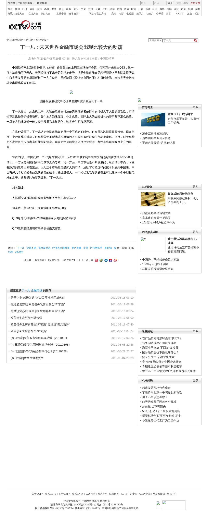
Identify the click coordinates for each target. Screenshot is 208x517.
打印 (27, 260)
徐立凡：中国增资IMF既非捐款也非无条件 (169, 371)
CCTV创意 (145, 493)
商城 (147, 9)
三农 (140, 9)
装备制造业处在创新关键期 (159, 343)
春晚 (46, 9)
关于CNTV (64, 493)
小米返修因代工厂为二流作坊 (160, 420)
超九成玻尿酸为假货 (180, 193)
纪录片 (140, 13)
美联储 (108, 247)
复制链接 (54, 260)
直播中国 (61, 13)
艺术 (90, 9)
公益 (97, 9)
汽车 (112, 9)
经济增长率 (96, 247)
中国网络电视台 (26, 3)
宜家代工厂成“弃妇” (180, 114)
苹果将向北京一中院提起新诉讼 (162, 392)
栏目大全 (33, 13)
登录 (170, 3)
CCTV (179, 13)
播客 (168, 13)
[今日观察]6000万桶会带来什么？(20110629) (39, 351)
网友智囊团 (159, 493)
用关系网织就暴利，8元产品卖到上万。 (183, 200)
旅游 (119, 9)
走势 (85, 247)
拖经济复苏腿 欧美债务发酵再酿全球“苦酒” (38, 304)
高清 (113, 13)
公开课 (160, 13)
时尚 (133, 9)
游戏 (197, 9)
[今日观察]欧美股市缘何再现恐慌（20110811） (40, 338)
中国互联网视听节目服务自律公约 (120, 508)
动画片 (150, 13)
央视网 (11, 3)
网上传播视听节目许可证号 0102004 (54, 508)
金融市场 (31, 247)
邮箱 (190, 9)
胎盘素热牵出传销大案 (156, 213)
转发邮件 (69, 260)
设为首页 (195, 3)
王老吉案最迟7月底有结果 (158, 142)
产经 (105, 9)
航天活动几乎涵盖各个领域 (159, 401)
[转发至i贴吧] (110, 260)
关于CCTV (37, 493)
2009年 (19, 251)
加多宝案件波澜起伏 (155, 133)
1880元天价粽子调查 (155, 264)
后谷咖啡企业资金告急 (156, 138)
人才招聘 (90, 493)
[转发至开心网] (96, 260)
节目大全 (45, 13)
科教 (68, 9)
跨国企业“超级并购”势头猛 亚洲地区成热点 (38, 297)
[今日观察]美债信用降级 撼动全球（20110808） (41, 344)
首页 (10, 9)
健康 (126, 9)
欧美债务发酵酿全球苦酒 (26, 317)
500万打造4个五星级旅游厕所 (161, 411)
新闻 (17, 9)
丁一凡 (20, 247)
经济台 (30, 39)
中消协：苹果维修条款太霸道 (160, 259)
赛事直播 (74, 13)
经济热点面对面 (60, 247)
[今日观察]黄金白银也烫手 (27, 358)
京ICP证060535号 (83, 504)
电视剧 (130, 13)
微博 (162, 9)
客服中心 (172, 493)
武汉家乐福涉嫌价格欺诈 (157, 268)
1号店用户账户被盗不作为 (158, 222)
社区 (155, 9)
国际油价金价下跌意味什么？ (160, 352)
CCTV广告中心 (129, 493)
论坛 (176, 9)
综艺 (39, 9)
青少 (76, 9)
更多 (195, 107)
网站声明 (102, 493)
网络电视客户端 (97, 13)
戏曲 (54, 9)
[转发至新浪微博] (115, 260)
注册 (178, 3)
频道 (189, 13)
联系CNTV (78, 493)
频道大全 (19, 13)
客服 (185, 3)
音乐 (61, 9)
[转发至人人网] (105, 260)
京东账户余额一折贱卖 (156, 217)
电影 (121, 13)
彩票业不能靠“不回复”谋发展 (160, 347)
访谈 (183, 9)
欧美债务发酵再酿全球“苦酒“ (29, 331)
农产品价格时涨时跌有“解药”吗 (161, 338)
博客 (169, 9)
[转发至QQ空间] (101, 260)
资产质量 (76, 247)
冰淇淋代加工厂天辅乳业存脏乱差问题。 (183, 249)
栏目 (197, 13)
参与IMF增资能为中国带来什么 (161, 361)
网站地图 (42, 3)
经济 (24, 9)
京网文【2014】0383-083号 (108, 504)
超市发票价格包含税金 (156, 387)
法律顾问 (114, 493)
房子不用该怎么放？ (155, 397)
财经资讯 (41, 39)
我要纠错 (39, 260)
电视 (10, 13)
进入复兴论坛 (80, 58)
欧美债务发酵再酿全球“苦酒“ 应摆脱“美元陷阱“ (40, 324)
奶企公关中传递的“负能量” (159, 357)
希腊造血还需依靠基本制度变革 (162, 366)
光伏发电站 (44, 247)
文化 (83, 9)
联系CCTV (50, 493)
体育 (32, 9)
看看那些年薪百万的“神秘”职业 (161, 415)
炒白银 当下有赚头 (154, 406)
